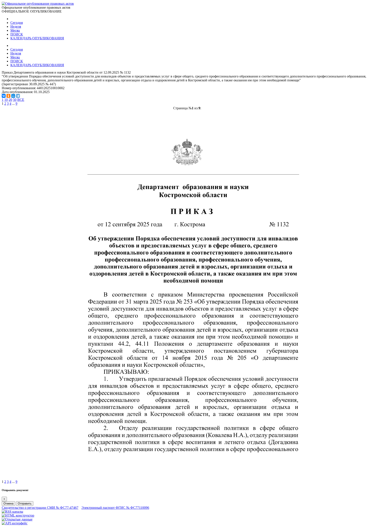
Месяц (15, 30)
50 (14, 100)
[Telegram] (18, 96)
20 (10, 100)
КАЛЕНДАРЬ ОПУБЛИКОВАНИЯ (37, 38)
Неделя (15, 26)
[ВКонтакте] (4, 96)
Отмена (8, 503)
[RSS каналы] (12, 511)
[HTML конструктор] (18, 515)
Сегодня (16, 22)
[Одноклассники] (8, 96)
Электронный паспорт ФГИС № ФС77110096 (115, 507)
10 (6, 100)
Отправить (25, 503)
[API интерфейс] (14, 523)
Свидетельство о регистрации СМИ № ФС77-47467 (40, 507)
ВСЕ (20, 100)
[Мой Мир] (13, 96)
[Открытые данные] (17, 519)
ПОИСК (16, 34)
